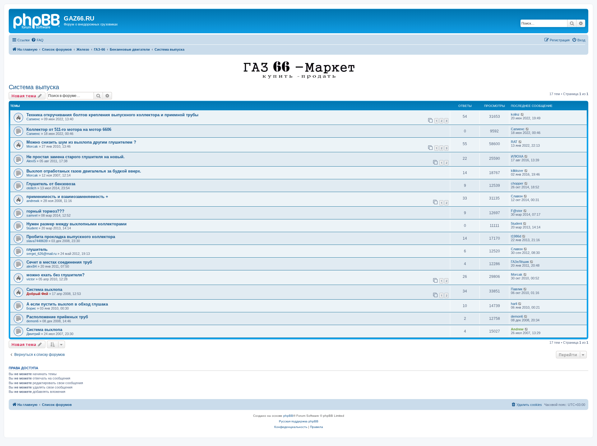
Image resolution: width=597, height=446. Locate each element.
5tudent (32, 228)
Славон (517, 196)
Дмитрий (33, 334)
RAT (514, 142)
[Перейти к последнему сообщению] (523, 114)
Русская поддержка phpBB (298, 421)
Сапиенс (33, 119)
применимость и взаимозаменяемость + (67, 196)
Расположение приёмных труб (57, 317)
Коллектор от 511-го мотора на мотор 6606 (68, 129)
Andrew (517, 329)
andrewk (32, 201)
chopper (517, 183)
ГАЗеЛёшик (520, 262)
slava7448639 (37, 241)
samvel (31, 215)
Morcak (32, 146)
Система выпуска (34, 87)
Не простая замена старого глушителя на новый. (75, 156)
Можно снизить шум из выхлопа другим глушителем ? (81, 142)
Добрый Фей (37, 294)
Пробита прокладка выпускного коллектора (70, 236)
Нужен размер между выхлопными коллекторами (76, 224)
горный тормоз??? (45, 211)
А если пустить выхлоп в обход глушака (67, 304)
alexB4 (31, 266)
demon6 (32, 321)
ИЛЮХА (517, 156)
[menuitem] (37, 40)
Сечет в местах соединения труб (59, 262)
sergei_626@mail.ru (41, 253)
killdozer (517, 170)
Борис (31, 308)
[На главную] (37, 20)
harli (514, 304)
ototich (31, 188)
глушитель (37, 249)
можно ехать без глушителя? (55, 275)
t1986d (516, 236)
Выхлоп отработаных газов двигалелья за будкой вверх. (83, 171)
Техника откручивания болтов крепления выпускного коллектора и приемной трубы (112, 115)
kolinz (515, 114)
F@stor (516, 211)
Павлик (516, 289)
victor (30, 279)
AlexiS (31, 161)
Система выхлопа (44, 289)
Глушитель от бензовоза (50, 184)
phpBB (288, 415)
